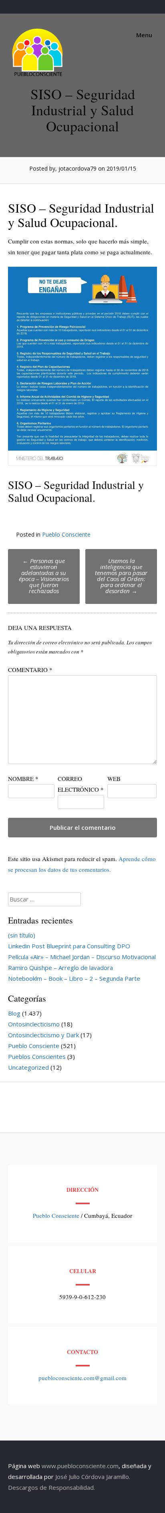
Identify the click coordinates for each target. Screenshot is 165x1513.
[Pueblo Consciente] (38, 76)
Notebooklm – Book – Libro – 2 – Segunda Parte (74, 978)
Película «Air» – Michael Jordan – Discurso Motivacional (82, 957)
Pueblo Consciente (66, 534)
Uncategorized (28, 1067)
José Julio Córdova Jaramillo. (92, 1477)
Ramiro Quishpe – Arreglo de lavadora (60, 968)
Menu (143, 35)
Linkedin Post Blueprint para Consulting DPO (69, 946)
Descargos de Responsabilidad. (51, 1487)
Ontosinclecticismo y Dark (43, 1035)
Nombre (23, 779)
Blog (14, 1013)
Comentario (30, 670)
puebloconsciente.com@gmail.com (82, 1378)
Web (114, 779)
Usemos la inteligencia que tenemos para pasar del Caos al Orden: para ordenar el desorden (121, 576)
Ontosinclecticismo (34, 1024)
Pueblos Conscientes (37, 1056)
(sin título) (21, 935)
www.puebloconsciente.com (80, 1466)
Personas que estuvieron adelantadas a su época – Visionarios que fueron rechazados (44, 576)
